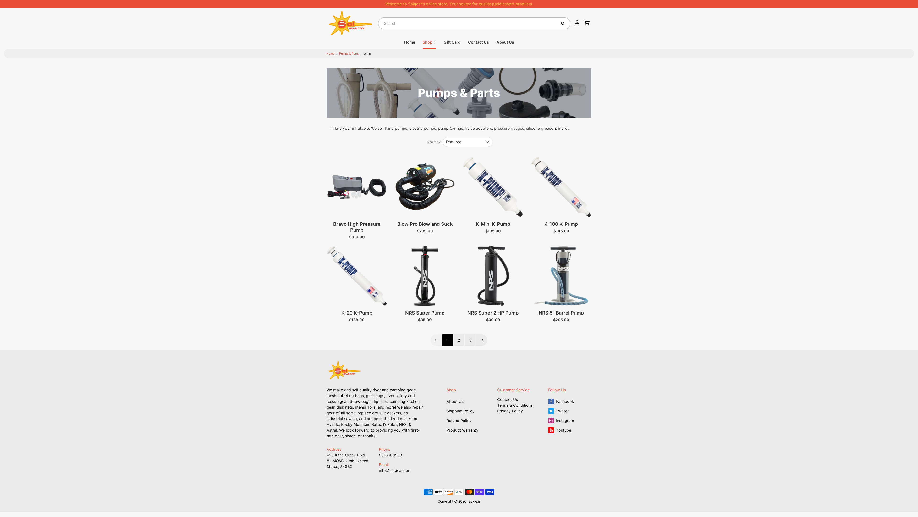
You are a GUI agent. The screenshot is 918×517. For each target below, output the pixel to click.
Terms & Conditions (515, 405)
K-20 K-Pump (356, 313)
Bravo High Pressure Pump (357, 227)
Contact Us (478, 42)
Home (409, 42)
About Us (505, 42)
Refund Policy (459, 420)
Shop (427, 42)
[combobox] (467, 23)
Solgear (474, 501)
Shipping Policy (461, 411)
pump (367, 53)
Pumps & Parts (349, 53)
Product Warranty (462, 430)
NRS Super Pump (425, 313)
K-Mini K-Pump (493, 224)
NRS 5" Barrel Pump (561, 313)
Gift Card (452, 42)
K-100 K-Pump (561, 224)
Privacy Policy (510, 411)
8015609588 (390, 455)
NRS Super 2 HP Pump (493, 313)
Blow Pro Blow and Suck (425, 224)
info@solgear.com (395, 470)
